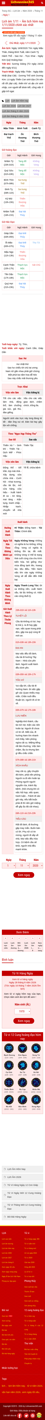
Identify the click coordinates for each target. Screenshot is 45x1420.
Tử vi (26, 1233)
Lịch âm (16, 10)
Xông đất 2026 (29, 1267)
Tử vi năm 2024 (30, 1339)
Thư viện (28, 1343)
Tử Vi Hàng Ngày (22, 973)
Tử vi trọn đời (29, 1276)
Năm (36, 859)
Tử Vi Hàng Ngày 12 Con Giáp (22, 1185)
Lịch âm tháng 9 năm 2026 (15, 116)
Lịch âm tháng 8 (8, 1262)
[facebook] (20, 1417)
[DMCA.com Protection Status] (39, 1417)
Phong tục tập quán (9, 1281)
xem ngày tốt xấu (30, 1392)
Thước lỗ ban (29, 1292)
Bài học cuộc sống (31, 1349)
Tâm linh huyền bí (30, 1354)
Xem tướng (6, 1321)
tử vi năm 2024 (34, 1386)
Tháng (22, 859)
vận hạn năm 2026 (11, 1392)
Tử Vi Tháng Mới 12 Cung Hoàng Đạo (24, 1207)
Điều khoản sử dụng (27, 1411)
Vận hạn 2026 (29, 1262)
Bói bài (4, 1330)
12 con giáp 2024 (30, 1253)
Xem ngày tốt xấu (8, 1267)
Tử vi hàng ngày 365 (31, 1239)
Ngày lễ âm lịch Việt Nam (11, 1276)
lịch (4, 1386)
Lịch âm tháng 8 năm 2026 (15, 111)
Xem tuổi (27, 1296)
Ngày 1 (6, 15)
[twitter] (27, 1417)
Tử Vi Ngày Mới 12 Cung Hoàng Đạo (24, 1195)
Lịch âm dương (7, 1244)
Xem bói (5, 1316)
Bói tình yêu (6, 1349)
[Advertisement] (22, 319)
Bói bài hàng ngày (8, 1354)
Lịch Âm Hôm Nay (16, 1169)
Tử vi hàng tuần (30, 1321)
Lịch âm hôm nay (19, 101)
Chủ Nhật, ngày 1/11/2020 (22, 43)
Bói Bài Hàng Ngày (16, 1217)
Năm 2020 (27, 10)
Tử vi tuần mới (29, 1244)
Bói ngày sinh (7, 1325)
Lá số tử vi (28, 1272)
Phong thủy (30, 1280)
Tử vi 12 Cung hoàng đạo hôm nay (22, 1037)
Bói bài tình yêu (7, 1335)
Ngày (9, 859)
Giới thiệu (14, 1411)
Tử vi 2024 (28, 1258)
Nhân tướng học (10, 1367)
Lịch (7, 101)
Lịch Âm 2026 (14, 1177)
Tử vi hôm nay (29, 1316)
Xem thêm (22, 932)
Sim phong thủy (30, 1306)
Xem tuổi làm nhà (30, 1287)
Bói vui (5, 1310)
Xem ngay (24, 875)
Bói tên (4, 1344)
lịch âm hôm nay (16, 1386)
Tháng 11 (38, 10)
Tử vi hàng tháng (30, 1334)
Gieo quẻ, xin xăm (8, 1339)
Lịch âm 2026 (9, 106)
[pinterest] (33, 1417)
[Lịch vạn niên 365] (22, 5)
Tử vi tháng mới (30, 1248)
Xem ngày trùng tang (9, 1272)
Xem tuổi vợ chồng (31, 1301)
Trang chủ (6, 10)
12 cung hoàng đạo (34, 1310)
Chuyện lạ (28, 1363)
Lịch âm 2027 (24, 106)
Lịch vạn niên (7, 1239)
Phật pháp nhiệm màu (32, 1359)
